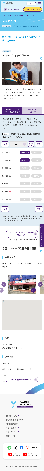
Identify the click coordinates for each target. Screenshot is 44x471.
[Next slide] (40, 284)
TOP (3, 15)
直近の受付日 (31, 144)
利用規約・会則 (11, 416)
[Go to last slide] (3, 284)
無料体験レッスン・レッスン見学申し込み (12, 110)
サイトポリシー (11, 432)
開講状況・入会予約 (32, 110)
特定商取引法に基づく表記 (15, 420)
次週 (38, 144)
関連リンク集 (10, 436)
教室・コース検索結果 (15, 15)
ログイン (31, 4)
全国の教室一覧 (11, 428)
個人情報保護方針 (12, 424)
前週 (5, 144)
